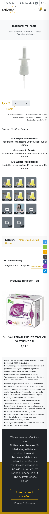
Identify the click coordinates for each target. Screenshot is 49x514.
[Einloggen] (45, 247)
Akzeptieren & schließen (24, 494)
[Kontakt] (45, 257)
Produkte (28, 31)
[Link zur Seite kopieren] (45, 242)
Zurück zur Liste (15, 31)
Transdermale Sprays (25, 34)
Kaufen (9, 108)
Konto (11, 3)
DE (42, 3)
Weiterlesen (37, 266)
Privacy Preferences (24, 503)
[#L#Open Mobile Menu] (45, 10)
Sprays (38, 31)
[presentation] (8, 318)
